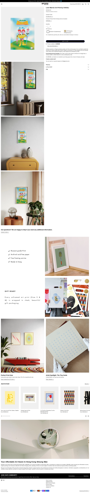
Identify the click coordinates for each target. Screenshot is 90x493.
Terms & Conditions (50, 485)
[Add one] (50, 26)
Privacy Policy (49, 484)
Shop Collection (49, 379)
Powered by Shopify (4, 491)
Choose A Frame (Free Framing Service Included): (56, 18)
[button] (85, 4)
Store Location (49, 480)
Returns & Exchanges (50, 482)
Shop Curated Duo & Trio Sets (7, 379)
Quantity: (48, 24)
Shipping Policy (49, 481)
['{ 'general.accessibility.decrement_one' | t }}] (46, 26)
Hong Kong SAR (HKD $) (75, 4)
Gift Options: (49, 28)
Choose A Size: (49, 14)
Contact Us (48, 487)
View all (86, 383)
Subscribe (86, 475)
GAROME (5, 490)
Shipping (47, 11)
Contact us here (4, 232)
